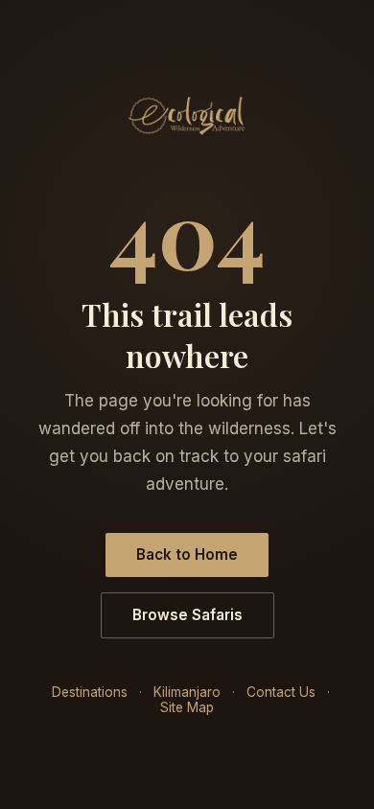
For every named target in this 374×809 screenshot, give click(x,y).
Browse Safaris (187, 615)
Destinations (90, 692)
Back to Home (187, 554)
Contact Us (281, 692)
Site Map (187, 707)
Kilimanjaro (187, 692)
